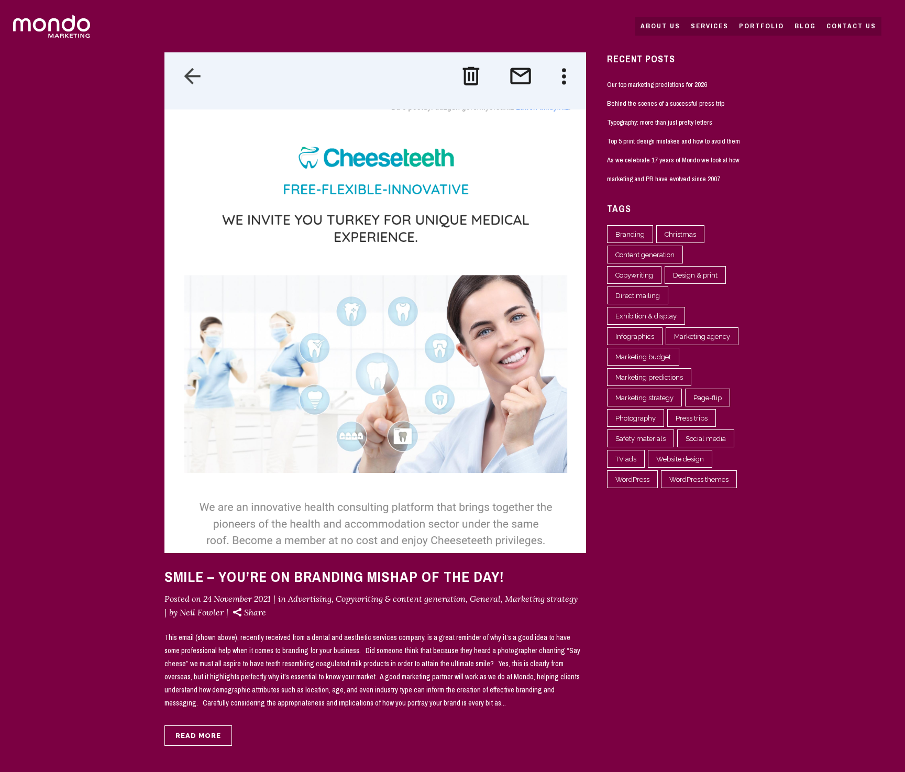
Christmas (680, 234)
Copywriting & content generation (401, 598)
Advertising (310, 598)
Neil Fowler (202, 612)
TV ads (625, 459)
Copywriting (634, 275)
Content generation (645, 255)
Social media (706, 439)
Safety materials (640, 439)
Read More (198, 736)
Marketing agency (702, 336)
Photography (635, 418)
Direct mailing (637, 296)
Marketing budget (643, 357)
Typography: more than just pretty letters (659, 122)
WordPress (632, 479)
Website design (680, 459)
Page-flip (707, 398)
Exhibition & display (646, 316)
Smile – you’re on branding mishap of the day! (334, 577)
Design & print (695, 275)
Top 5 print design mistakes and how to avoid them (673, 141)
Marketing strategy (541, 598)
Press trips (692, 418)
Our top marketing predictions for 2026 (657, 84)
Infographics (634, 336)
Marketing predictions (649, 377)
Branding (630, 234)
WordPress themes (699, 479)
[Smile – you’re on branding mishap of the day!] (375, 302)
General (485, 598)
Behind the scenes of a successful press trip (665, 103)
